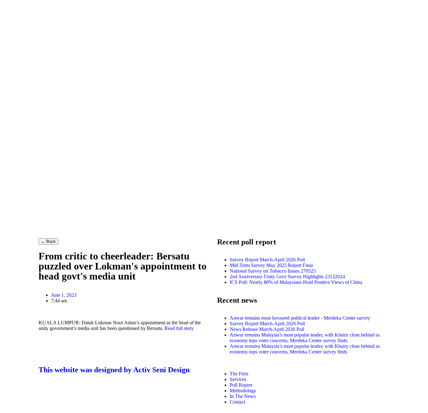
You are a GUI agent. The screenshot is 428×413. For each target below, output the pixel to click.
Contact (237, 402)
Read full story (179, 328)
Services (238, 379)
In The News (243, 396)
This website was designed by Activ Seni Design (114, 370)
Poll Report (241, 385)
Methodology (243, 390)
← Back (48, 241)
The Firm (239, 373)
